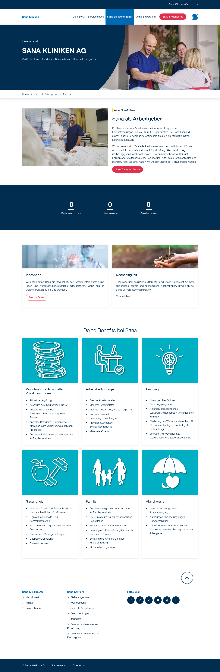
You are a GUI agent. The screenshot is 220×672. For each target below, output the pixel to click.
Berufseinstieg (96, 16)
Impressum (58, 665)
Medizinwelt (32, 597)
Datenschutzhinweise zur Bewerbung (82, 626)
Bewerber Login (79, 613)
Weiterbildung (78, 602)
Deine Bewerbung (145, 16)
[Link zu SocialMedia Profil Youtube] (158, 600)
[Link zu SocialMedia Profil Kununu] (149, 600)
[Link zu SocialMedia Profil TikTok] (140, 600)
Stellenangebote (79, 597)
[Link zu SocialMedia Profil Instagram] (167, 600)
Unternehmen (33, 608)
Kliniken (29, 602)
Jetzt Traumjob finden (127, 169)
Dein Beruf (79, 16)
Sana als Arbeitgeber (119, 16)
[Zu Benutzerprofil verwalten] (196, 4)
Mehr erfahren (37, 297)
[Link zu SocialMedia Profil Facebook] (176, 600)
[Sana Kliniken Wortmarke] (30, 17)
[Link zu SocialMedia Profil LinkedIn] (131, 600)
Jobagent (75, 618)
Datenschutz (79, 665)
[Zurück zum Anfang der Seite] (187, 578)
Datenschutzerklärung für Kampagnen (83, 635)
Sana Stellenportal (173, 16)
